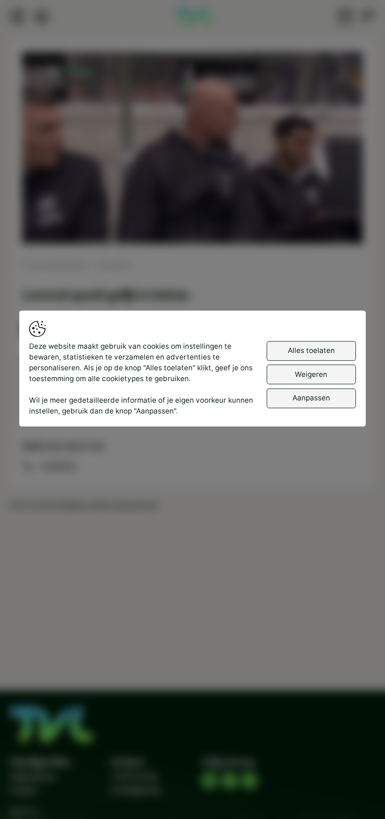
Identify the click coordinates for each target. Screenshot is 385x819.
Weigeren (311, 374)
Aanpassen (311, 397)
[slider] (192, 212)
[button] (194, 150)
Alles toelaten (311, 350)
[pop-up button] (331, 228)
